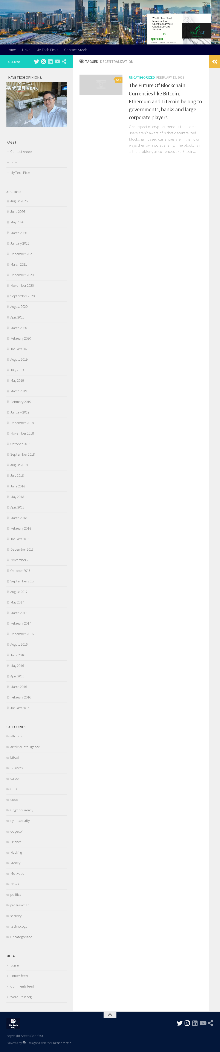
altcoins (16, 736)
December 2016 (22, 633)
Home (11, 49)
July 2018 (17, 475)
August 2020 (19, 306)
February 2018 (20, 528)
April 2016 (17, 676)
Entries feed (19, 975)
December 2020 (22, 275)
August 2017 (19, 591)
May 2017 (17, 602)
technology (18, 926)
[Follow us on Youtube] (57, 61)
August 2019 (19, 359)
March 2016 (18, 686)
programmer (19, 905)
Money (15, 863)
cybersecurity (20, 820)
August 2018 (19, 464)
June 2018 (17, 486)
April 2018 (17, 507)
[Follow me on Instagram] (43, 61)
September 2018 (22, 454)
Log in (14, 965)
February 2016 (20, 697)
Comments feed (22, 986)
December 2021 (22, 253)
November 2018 (22, 433)
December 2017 (22, 549)
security (15, 915)
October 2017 (20, 570)
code (14, 799)
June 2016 (17, 655)
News (14, 884)
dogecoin (17, 831)
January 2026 (19, 243)
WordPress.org (21, 996)
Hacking (16, 852)
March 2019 (18, 391)
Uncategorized (142, 77)
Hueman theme (61, 1043)
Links (26, 49)
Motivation (18, 873)
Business (16, 768)
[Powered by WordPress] (24, 1042)
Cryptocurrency (21, 810)
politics (15, 894)
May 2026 (17, 222)
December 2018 (22, 422)
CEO (13, 789)
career (15, 778)
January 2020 (19, 348)
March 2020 (18, 327)
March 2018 (18, 517)
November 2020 (22, 285)
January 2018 (19, 538)
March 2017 (18, 612)
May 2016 (17, 665)
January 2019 (19, 412)
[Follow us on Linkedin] (50, 61)
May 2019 (17, 380)
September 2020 (22, 296)
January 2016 (19, 707)
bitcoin (15, 757)
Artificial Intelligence (25, 746)
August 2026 (19, 201)
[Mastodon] (64, 61)
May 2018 (17, 496)
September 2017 (22, 581)
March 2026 (18, 232)
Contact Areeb (75, 49)
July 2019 (17, 370)
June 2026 (17, 211)
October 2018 (20, 443)
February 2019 (20, 401)
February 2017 (20, 623)
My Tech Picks (47, 49)
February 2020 (20, 338)
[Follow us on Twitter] (36, 61)
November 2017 (22, 559)
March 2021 (18, 264)
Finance (16, 841)
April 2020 (17, 317)
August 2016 (19, 644)
